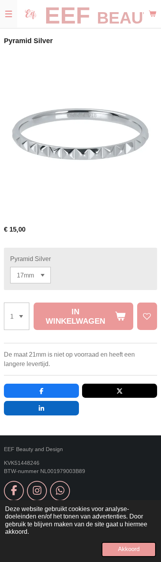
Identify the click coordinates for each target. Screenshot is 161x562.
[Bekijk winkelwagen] (152, 13)
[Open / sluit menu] (8, 13)
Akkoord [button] (129, 549)
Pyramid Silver (30, 258)
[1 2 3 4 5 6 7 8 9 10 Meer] (16, 316)
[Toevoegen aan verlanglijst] (147, 316)
